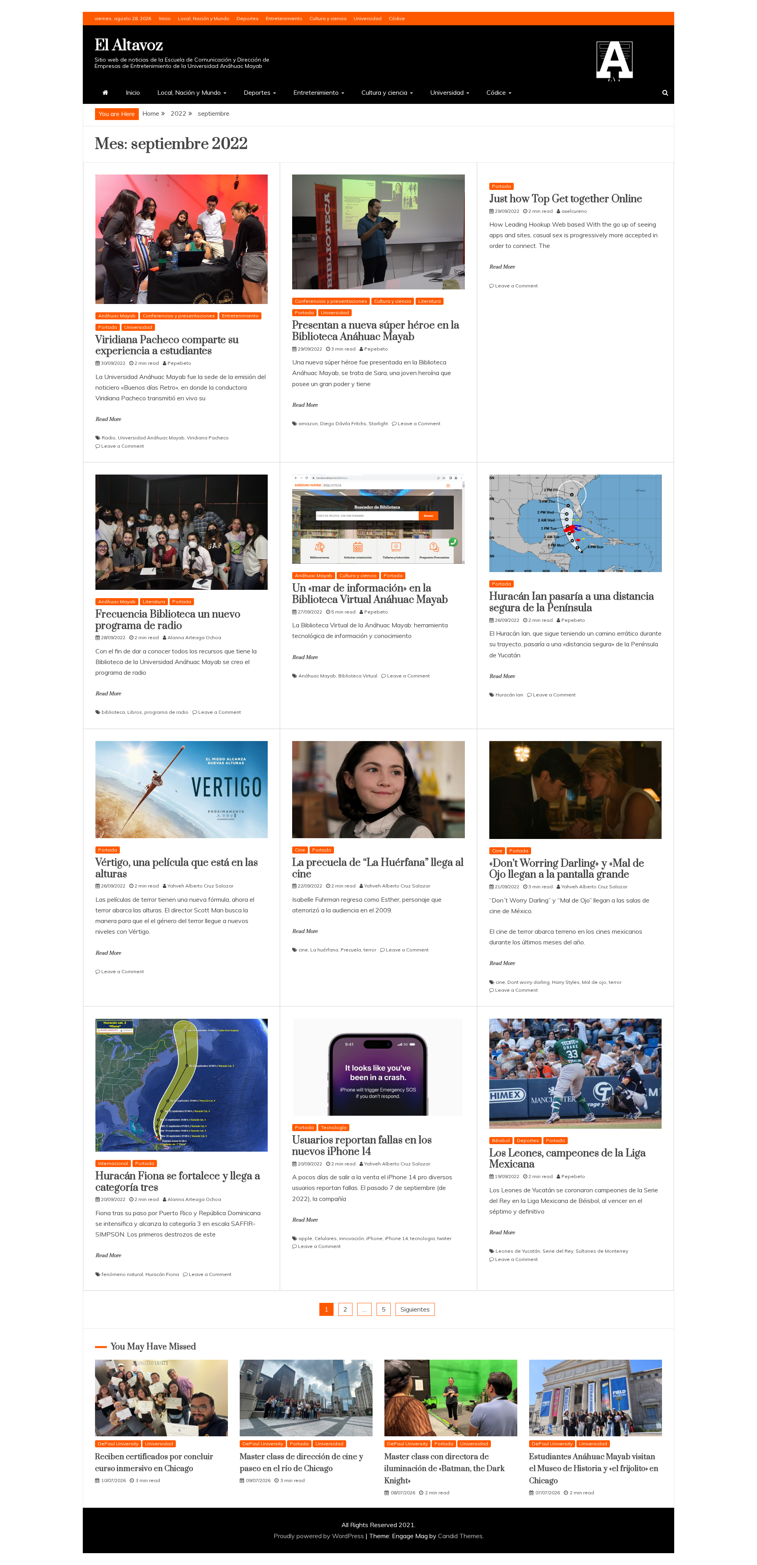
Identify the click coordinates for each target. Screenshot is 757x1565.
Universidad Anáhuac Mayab (151, 438)
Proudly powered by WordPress (319, 1536)
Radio (109, 438)
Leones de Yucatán (518, 1251)
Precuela (351, 950)
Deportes (248, 18)
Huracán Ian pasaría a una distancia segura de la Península (571, 602)
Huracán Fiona (162, 1274)
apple (305, 1238)
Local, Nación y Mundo (203, 18)
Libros (134, 712)
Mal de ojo (594, 982)
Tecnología (334, 1127)
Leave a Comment (122, 446)
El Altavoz (129, 45)
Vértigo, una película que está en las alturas (176, 868)
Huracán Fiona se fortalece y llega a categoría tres (177, 1182)
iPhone (374, 1238)
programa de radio (166, 712)
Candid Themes (460, 1536)
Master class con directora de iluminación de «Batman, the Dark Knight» (444, 1469)
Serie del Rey (558, 1251)
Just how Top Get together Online (565, 199)
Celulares (326, 1238)
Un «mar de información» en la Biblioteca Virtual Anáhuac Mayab (370, 594)
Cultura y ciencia (328, 18)
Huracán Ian (509, 695)
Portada (107, 327)
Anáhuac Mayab (117, 316)
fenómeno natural (122, 1274)
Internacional (113, 1163)
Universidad (368, 18)
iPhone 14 (396, 1238)
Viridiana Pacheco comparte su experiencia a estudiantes (167, 346)
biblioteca (113, 712)
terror (370, 950)
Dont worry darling (528, 982)
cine (303, 950)
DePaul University (118, 1444)
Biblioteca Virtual (357, 676)
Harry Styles (566, 982)
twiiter (444, 1238)
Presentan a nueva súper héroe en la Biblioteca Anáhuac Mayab (375, 331)
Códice (397, 18)
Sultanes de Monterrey (602, 1251)
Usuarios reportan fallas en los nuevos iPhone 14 (362, 1146)
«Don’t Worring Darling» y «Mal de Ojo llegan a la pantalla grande (566, 869)
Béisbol (501, 1140)
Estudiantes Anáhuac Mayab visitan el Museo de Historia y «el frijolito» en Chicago (593, 1469)
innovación (351, 1238)
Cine (300, 850)
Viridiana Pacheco (208, 438)
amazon (308, 423)
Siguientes (415, 1309)
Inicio (165, 18)
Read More (108, 419)
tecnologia (422, 1238)
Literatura (429, 301)
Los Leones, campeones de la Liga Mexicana (567, 1159)
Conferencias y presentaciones (179, 316)
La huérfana (324, 950)
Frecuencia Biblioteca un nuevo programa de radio (168, 620)
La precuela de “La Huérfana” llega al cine (378, 868)
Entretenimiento (284, 18)
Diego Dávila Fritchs (343, 423)
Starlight (378, 423)
